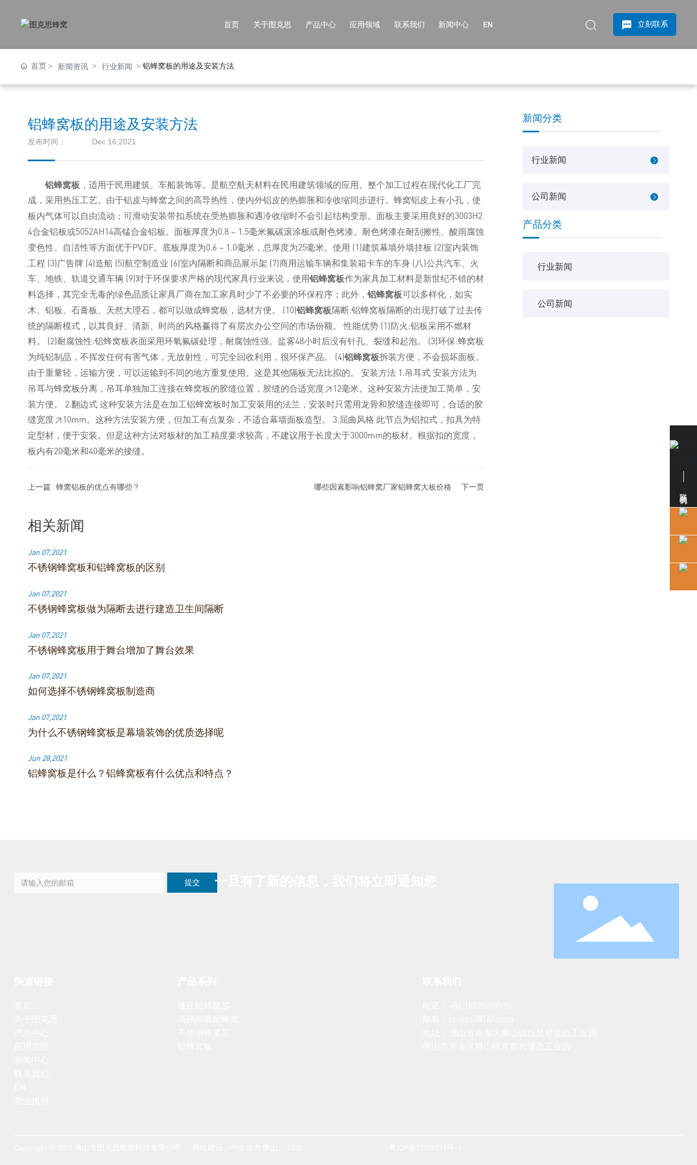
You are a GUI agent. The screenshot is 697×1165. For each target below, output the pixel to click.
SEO (293, 1147)
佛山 (270, 1147)
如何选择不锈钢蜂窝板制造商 (91, 691)
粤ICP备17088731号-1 (425, 1147)
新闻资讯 (73, 66)
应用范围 (31, 1046)
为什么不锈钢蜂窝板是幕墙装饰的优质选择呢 (126, 732)
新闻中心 (31, 1059)
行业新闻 (117, 66)
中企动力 (245, 1147)
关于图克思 (36, 1019)
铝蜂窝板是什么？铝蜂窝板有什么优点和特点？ (131, 773)
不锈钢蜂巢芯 (204, 1032)
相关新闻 (56, 524)
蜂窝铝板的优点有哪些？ (98, 486)
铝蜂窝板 (195, 1046)
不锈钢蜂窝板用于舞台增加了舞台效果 (111, 650)
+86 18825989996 (480, 1005)
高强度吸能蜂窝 (208, 1019)
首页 (23, 1005)
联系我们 (31, 1073)
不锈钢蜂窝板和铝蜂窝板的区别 (96, 567)
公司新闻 (548, 196)
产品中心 (31, 1032)
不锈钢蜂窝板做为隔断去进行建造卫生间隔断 (126, 608)
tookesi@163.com (481, 1019)
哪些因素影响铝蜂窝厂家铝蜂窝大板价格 (382, 486)
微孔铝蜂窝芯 (204, 1005)
